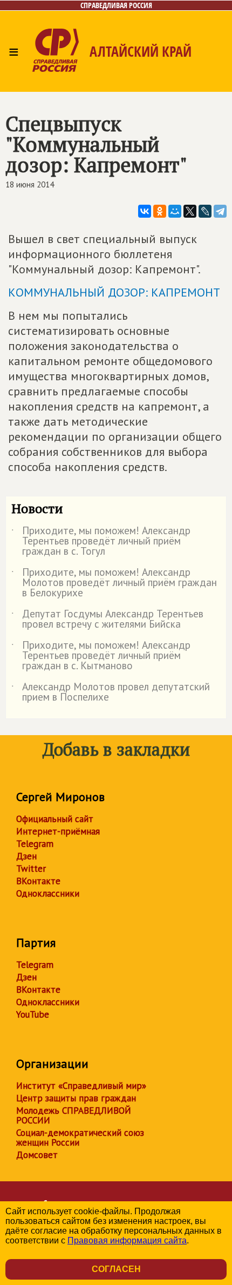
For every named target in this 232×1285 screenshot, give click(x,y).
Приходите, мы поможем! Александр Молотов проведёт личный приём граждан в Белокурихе (114, 583)
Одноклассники (47, 893)
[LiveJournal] (205, 211)
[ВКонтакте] (144, 211)
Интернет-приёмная (58, 831)
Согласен (116, 1269)
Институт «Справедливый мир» (81, 1086)
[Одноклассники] (159, 211)
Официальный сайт (54, 819)
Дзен (26, 856)
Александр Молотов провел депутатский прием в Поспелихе (110, 692)
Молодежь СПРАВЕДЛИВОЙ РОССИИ (73, 1115)
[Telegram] (220, 211)
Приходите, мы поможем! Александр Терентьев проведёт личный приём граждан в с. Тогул (100, 541)
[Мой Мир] (174, 211)
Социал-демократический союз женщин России (80, 1137)
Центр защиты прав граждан (76, 1098)
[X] (189, 211)
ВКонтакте (38, 881)
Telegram (34, 844)
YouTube (32, 1014)
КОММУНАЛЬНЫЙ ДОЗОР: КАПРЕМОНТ (114, 292)
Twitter (31, 868)
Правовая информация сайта (127, 1240)
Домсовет (37, 1155)
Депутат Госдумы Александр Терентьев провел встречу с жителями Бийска (107, 619)
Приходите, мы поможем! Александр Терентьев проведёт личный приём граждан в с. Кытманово (100, 656)
